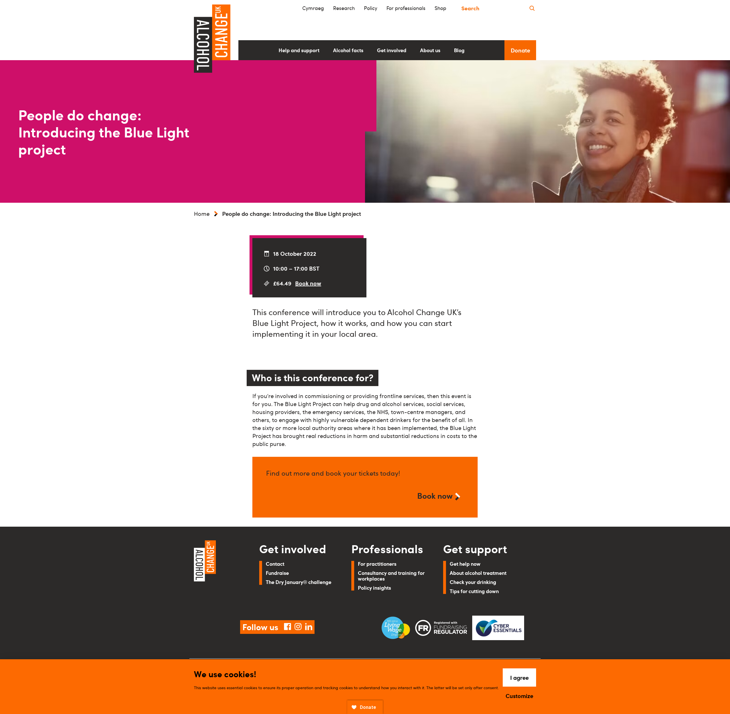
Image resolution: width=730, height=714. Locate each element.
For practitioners (377, 563)
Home (202, 214)
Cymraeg (313, 8)
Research (344, 8)
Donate (520, 50)
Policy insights (374, 587)
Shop (440, 8)
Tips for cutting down (474, 591)
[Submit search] (532, 8)
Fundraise (277, 572)
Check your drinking (473, 581)
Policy (370, 8)
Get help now (465, 563)
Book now (308, 283)
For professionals (405, 8)
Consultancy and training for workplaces (391, 575)
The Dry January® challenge (298, 581)
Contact (275, 563)
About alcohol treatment (478, 572)
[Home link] (218, 573)
